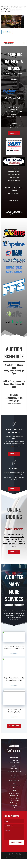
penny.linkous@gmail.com (14, 785)
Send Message (16, 842)
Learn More (14, 133)
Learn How (7, 32)
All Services (14, 726)
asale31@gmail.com (14, 787)
